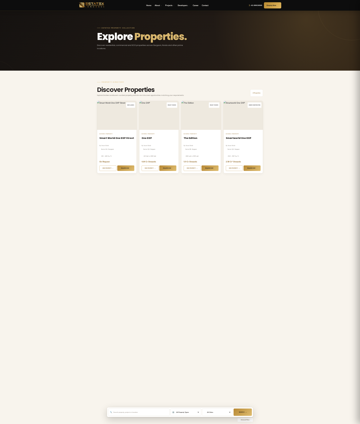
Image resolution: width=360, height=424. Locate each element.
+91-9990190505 (256, 5)
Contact (205, 5)
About (157, 5)
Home (148, 5)
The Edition (190, 138)
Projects (168, 5)
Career (195, 5)
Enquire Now (125, 168)
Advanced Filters (245, 419)
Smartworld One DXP (238, 138)
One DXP (147, 138)
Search (242, 412)
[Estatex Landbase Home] (92, 5)
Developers (182, 5)
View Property (107, 168)
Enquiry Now (271, 5)
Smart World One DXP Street (116, 138)
